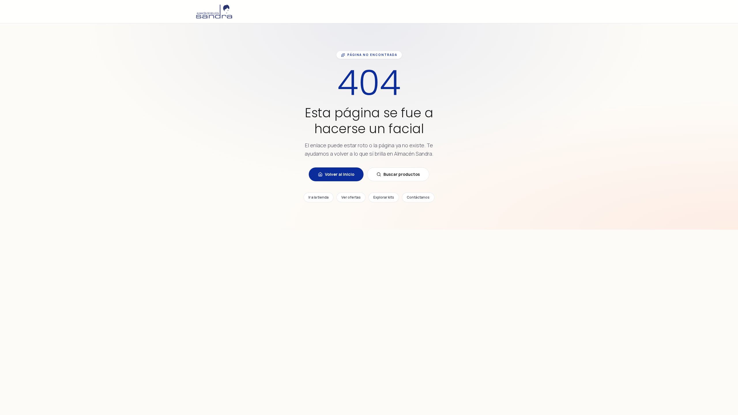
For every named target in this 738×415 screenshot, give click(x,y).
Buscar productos (401, 174)
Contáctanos (418, 197)
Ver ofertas (351, 197)
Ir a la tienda (318, 197)
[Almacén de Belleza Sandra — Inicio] (214, 11)
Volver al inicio (339, 174)
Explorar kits (383, 197)
